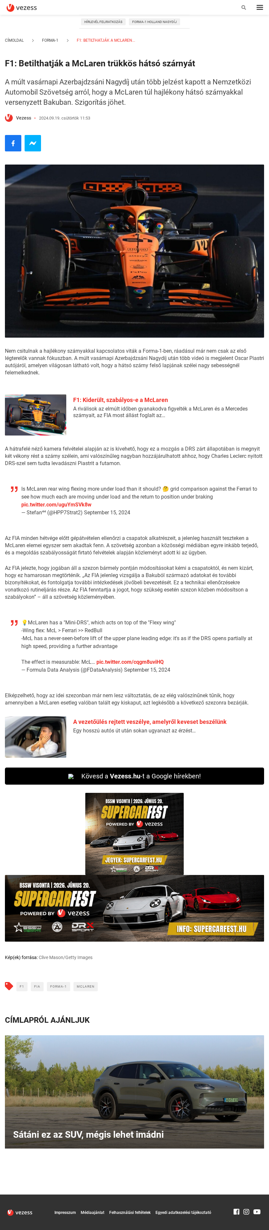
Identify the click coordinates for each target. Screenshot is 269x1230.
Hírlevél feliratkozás (103, 22)
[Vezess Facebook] (236, 1197)
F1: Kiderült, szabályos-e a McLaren (120, 399)
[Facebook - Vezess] (13, 143)
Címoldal (14, 40)
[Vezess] (28, 8)
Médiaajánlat (92, 1212)
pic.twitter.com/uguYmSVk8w (56, 505)
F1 (22, 986)
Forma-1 (50, 40)
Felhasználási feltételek (130, 1212)
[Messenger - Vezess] (33, 143)
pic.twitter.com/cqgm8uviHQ (130, 662)
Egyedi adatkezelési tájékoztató (183, 1212)
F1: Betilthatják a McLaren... (105, 40)
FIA (37, 986)
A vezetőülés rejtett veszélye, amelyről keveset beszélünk (150, 721)
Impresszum (65, 1212)
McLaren (85, 986)
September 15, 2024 (107, 512)
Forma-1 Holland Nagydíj (154, 22)
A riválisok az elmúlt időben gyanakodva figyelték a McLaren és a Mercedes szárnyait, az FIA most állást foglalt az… (160, 412)
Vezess (23, 118)
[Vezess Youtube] (256, 1197)
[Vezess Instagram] (246, 1197)
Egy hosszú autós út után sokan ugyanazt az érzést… (134, 730)
